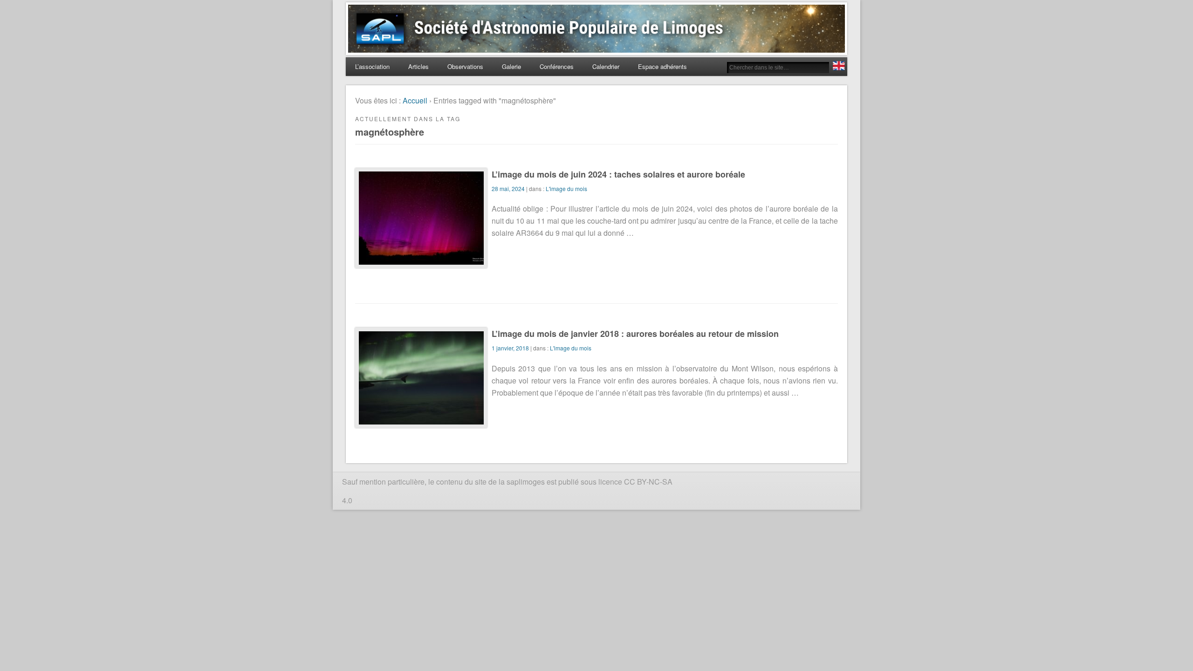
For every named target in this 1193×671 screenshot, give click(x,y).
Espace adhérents (662, 66)
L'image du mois (566, 188)
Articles (418, 66)
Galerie (511, 66)
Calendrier (605, 66)
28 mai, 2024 (508, 188)
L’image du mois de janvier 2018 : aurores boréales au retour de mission (635, 334)
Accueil (415, 100)
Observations (465, 66)
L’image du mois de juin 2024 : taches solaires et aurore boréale (618, 174)
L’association (372, 66)
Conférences (557, 66)
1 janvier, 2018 (510, 348)
